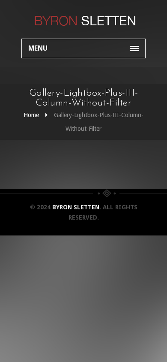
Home (31, 115)
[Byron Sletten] (83, 19)
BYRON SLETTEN (75, 207)
